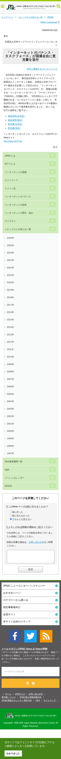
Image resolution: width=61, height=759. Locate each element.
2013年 (10, 334)
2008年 (10, 371)
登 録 (30, 683)
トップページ (7, 17)
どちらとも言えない (22, 519)
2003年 (10, 409)
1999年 (10, 438)
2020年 (10, 282)
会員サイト (9, 614)
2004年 (50, 17)
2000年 (10, 431)
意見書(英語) (14, 128)
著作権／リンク (9, 697)
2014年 (10, 327)
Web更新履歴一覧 (13, 461)
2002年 (10, 416)
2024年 (10, 252)
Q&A (7, 469)
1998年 (10, 446)
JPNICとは (10, 156)
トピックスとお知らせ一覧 (30, 17)
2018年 (10, 297)
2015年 (10, 319)
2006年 (10, 386)
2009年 (10, 364)
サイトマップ (11, 180)
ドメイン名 (10, 188)
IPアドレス (10, 164)
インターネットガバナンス (18, 196)
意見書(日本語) (15, 124)
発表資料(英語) (15, 120)
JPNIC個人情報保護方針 (30, 697)
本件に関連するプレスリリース (42, 69)
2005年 (10, 394)
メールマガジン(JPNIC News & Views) (22, 649)
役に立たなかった (21, 515)
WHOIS (8, 486)
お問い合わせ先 (36, 542)
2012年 (10, 342)
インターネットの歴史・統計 (19, 213)
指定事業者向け (12, 607)
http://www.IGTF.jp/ (13, 141)
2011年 (10, 349)
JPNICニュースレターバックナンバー (24, 585)
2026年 (10, 238)
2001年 (10, 423)
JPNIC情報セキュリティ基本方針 (17, 700)
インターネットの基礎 (16, 172)
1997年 (10, 453)
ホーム (8, 694)
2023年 (10, 260)
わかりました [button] (13, 753)
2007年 (10, 379)
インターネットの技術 (16, 205)
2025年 (10, 245)
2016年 (10, 312)
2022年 (10, 267)
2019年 (10, 290)
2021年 (10, 275)
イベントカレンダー (14, 478)
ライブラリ (10, 221)
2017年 (10, 305)
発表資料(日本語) (16, 116)
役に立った (17, 512)
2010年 (10, 357)
